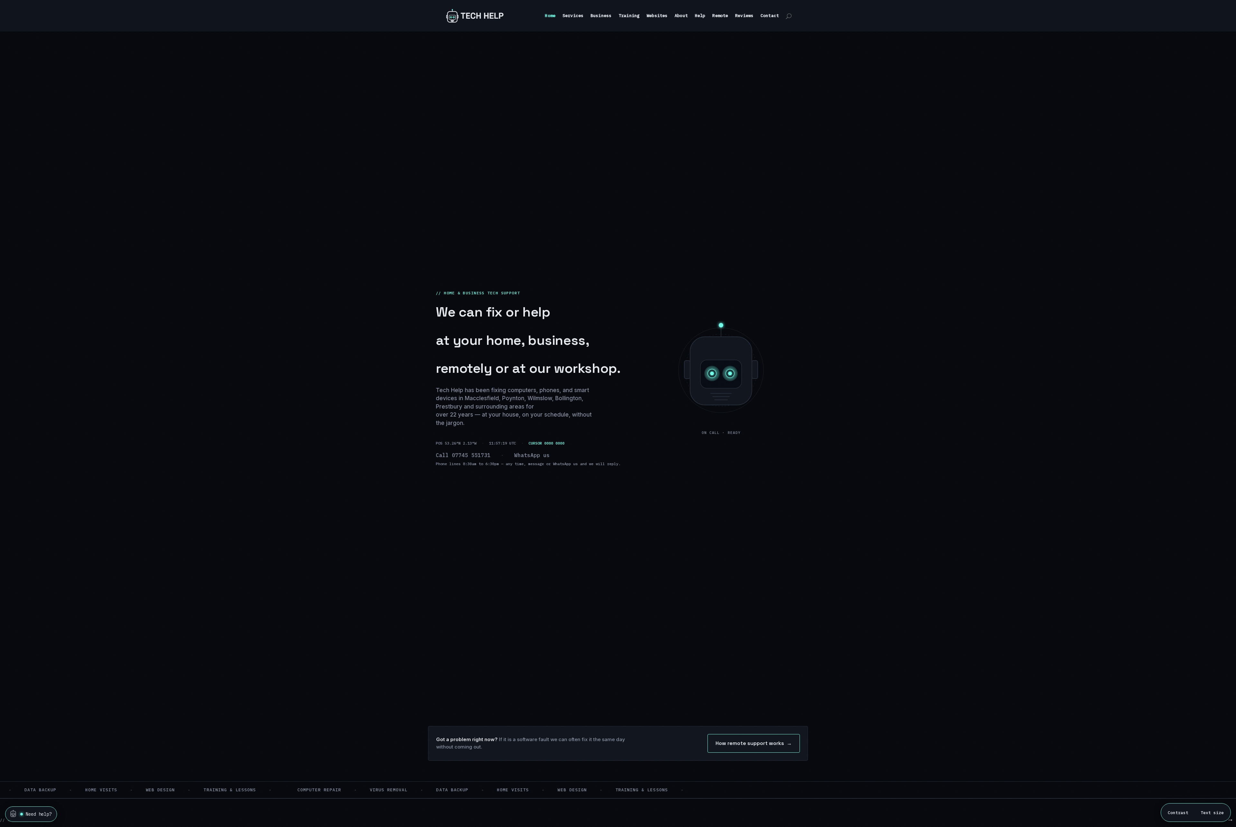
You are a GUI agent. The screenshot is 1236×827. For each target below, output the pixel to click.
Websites (657, 16)
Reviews (744, 16)
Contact (770, 16)
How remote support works (754, 743)
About (681, 16)
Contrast (1178, 812)
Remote (720, 16)
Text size (1212, 812)
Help (700, 16)
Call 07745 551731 (463, 455)
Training (629, 16)
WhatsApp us (532, 455)
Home (550, 16)
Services (573, 16)
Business (601, 16)
